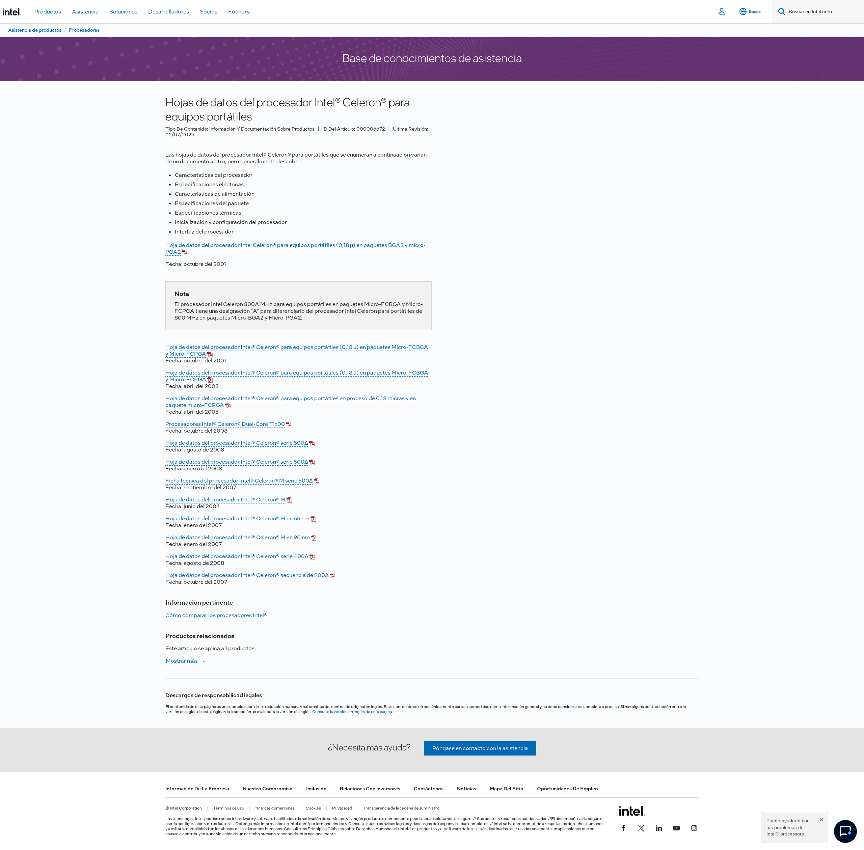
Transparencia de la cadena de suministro (401, 808)
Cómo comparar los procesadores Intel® (216, 615)
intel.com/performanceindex (317, 823)
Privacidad (342, 808)
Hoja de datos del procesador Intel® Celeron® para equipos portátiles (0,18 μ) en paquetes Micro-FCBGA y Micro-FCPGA (296, 350)
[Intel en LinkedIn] (659, 827)
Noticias (466, 789)
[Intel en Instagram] (694, 827)
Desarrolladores (168, 11)
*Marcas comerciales (275, 808)
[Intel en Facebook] (623, 827)
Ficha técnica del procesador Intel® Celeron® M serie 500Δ (239, 480)
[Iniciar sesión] (722, 12)
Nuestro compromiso (268, 789)
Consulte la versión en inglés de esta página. (352, 711)
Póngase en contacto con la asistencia (480, 748)
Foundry (239, 11)
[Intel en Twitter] (641, 827)
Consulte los (296, 828)
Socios (208, 11)
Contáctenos (428, 789)
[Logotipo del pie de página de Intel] (632, 811)
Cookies (313, 808)
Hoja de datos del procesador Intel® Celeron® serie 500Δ (236, 442)
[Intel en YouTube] (676, 827)
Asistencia (85, 11)
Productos (47, 11)
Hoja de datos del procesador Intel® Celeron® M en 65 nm (237, 518)
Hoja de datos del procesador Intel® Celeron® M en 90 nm (237, 537)
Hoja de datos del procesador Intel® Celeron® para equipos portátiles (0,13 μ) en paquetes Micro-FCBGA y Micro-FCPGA (296, 376)
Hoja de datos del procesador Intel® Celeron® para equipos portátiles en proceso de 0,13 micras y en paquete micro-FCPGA (290, 402)
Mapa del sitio (506, 789)
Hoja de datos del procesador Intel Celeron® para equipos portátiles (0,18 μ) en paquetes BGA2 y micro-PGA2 (295, 248)
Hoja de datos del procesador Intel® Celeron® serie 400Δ (236, 556)
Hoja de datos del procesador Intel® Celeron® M (225, 499)
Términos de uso (228, 808)
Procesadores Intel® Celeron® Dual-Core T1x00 (225, 424)
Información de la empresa (197, 789)
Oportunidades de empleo (567, 789)
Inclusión (316, 789)
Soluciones (123, 11)
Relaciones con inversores (370, 789)
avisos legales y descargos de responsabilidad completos (436, 823)
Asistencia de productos (34, 30)
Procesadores (84, 30)
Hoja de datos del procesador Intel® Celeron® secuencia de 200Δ (247, 575)
